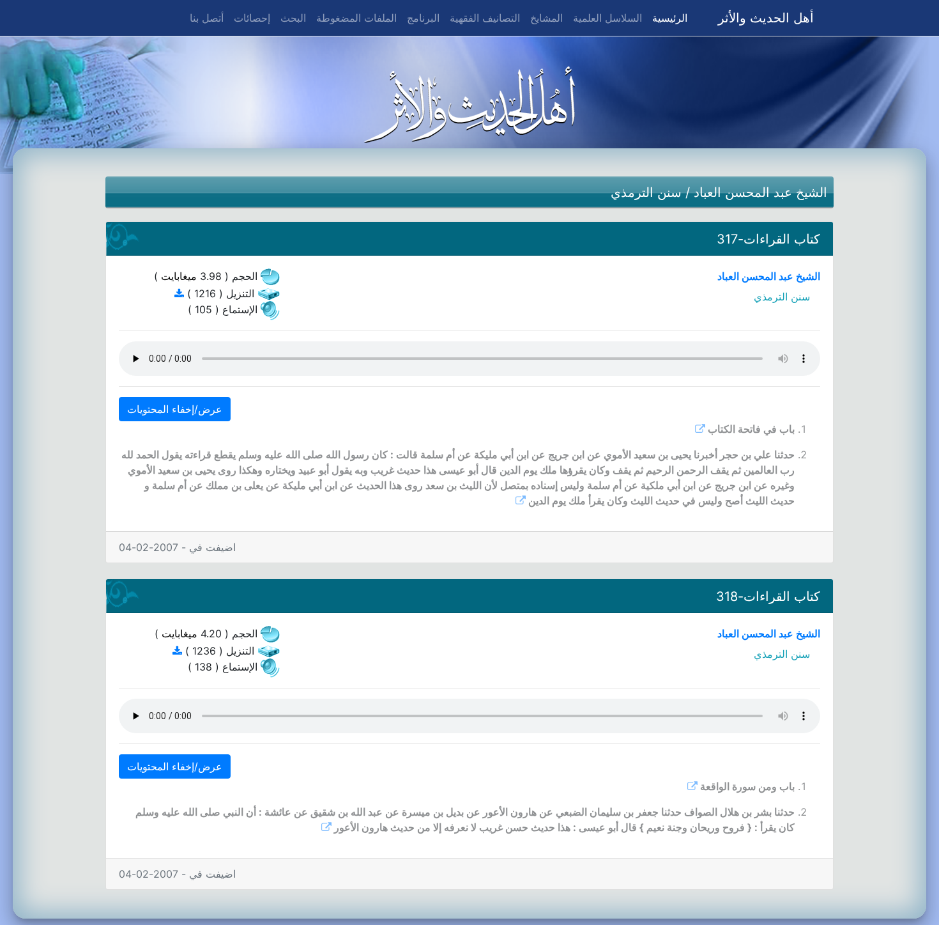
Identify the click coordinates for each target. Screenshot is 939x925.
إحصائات (252, 18)
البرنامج (423, 18)
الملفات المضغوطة (356, 18)
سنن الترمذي (646, 192)
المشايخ (546, 18)
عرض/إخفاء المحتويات (174, 409)
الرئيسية (667, 17)
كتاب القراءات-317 (768, 239)
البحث (293, 18)
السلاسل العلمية (607, 18)
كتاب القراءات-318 (768, 596)
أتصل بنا (207, 18)
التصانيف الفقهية (485, 18)
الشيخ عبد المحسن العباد (760, 192)
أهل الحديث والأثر (766, 18)
